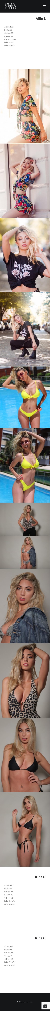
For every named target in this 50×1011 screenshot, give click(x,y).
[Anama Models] (10, 6)
